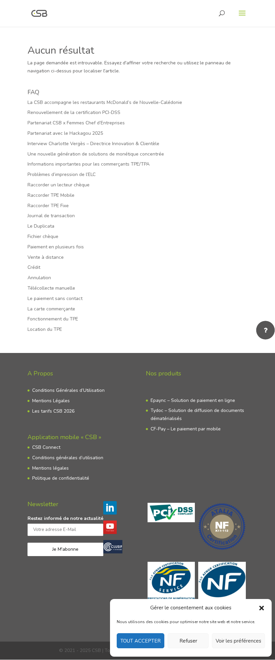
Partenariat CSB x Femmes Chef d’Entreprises (76, 123)
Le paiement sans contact (55, 298)
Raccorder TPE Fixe (48, 205)
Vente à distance (46, 257)
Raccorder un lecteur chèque (59, 185)
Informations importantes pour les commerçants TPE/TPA (89, 164)
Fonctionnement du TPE (53, 319)
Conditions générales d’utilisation (67, 458)
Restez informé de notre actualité (65, 518)
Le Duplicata (41, 226)
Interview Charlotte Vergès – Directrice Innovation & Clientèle (93, 143)
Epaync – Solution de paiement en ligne (193, 400)
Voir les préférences (238, 641)
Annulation (39, 278)
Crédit (34, 267)
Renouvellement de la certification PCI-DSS (74, 112)
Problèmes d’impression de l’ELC (62, 174)
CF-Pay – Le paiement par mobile (186, 429)
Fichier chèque (43, 236)
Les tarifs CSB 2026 (53, 411)
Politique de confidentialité (60, 478)
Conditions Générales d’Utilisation (68, 390)
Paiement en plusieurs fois (56, 247)
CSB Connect (46, 447)
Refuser (188, 641)
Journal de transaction (51, 216)
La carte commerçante (51, 309)
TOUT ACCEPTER (140, 641)
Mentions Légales (51, 401)
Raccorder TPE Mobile (51, 195)
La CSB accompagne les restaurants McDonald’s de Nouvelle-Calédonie (105, 102)
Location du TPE (45, 329)
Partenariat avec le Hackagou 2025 (65, 133)
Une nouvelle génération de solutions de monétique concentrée (96, 154)
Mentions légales (50, 468)
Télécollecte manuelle (51, 288)
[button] (261, 608)
